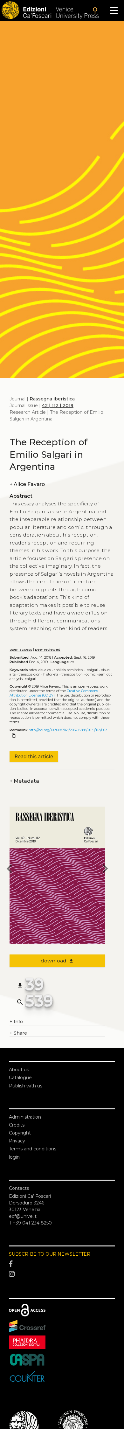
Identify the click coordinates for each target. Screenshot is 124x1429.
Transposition (72, 674)
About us (19, 1069)
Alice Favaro (27, 484)
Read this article (34, 756)
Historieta (51, 674)
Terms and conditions (32, 1149)
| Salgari (92, 670)
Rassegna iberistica (52, 399)
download (57, 961)
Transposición (29, 674)
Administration (25, 1117)
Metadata (24, 781)
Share (18, 1033)
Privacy (17, 1141)
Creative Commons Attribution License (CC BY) (54, 693)
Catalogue (20, 1077)
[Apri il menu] (113, 10)
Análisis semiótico (68, 670)
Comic (91, 674)
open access (21, 650)
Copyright (20, 1133)
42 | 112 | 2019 (57, 405)
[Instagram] (62, 1274)
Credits (16, 1125)
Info (16, 1021)
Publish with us (25, 1086)
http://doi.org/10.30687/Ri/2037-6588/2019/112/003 (68, 730)
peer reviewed (47, 650)
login (14, 1157)
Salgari (30, 679)
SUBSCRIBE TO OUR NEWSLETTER (49, 1254)
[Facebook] (62, 1264)
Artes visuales (40, 670)
